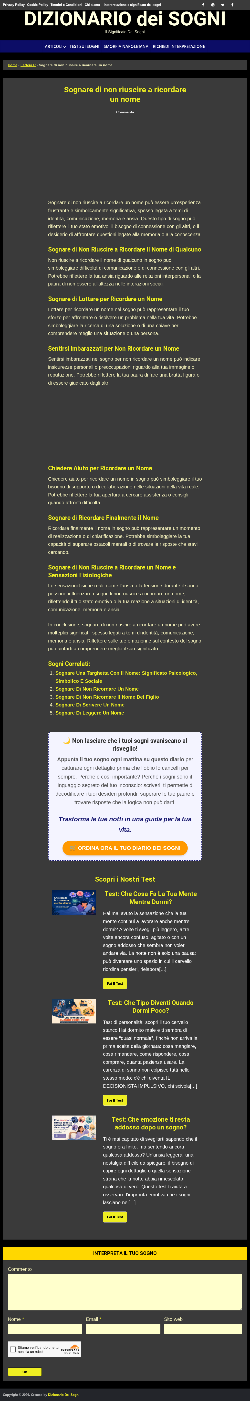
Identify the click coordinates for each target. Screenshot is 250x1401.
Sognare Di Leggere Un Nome (89, 713)
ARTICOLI (53, 46)
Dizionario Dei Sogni (64, 1395)
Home (12, 65)
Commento (20, 1269)
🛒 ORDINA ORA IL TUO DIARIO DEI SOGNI (125, 848)
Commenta (125, 112)
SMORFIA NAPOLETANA (126, 46)
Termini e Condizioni (66, 5)
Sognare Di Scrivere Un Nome (90, 704)
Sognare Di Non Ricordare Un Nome (97, 689)
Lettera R (28, 65)
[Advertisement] (125, 157)
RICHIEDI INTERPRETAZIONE (179, 46)
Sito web (173, 1319)
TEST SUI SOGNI (84, 46)
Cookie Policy (37, 5)
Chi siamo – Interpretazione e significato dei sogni (123, 5)
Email (93, 1319)
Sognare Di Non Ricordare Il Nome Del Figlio (107, 697)
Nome (16, 1319)
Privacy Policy (14, 5)
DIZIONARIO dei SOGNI (125, 20)
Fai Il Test (115, 983)
